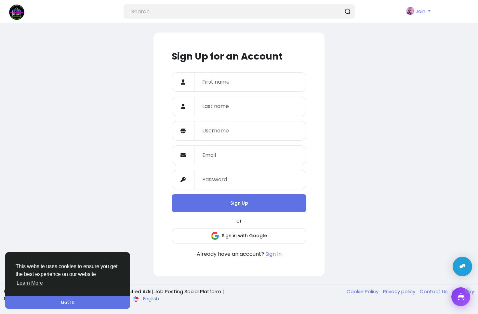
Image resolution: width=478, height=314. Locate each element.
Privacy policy (400, 291)
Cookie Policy (363, 291)
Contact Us (434, 291)
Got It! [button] (68, 302)
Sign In (273, 254)
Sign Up (239, 203)
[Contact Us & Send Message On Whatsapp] (462, 266)
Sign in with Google (243, 235)
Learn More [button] (30, 283)
